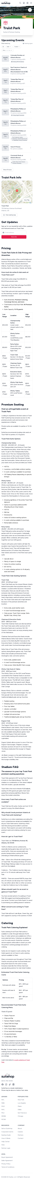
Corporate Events (7, 1132)
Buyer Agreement (7, 1157)
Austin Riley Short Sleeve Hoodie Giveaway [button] (19, 162)
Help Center (5, 1141)
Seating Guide (6, 1135)
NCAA (3, 1119)
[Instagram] (6, 1084)
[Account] (27, 2)
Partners (20, 1135)
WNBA (3, 1116)
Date (8, 46)
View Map (26, 200)
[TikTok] (10, 1084)
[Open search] (20, 2)
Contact (20, 1138)
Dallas (19, 1109)
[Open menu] (31, 2)
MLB (2, 1106)
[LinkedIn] (13, 1084)
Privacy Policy (5, 1164)
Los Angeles (22, 1103)
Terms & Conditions (7, 1167)
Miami (19, 1106)
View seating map (11, 215)
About (20, 1128)
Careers (20, 1132)
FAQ (2, 1145)
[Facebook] (2, 1084)
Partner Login (5, 1148)
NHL (3, 1109)
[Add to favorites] (30, 10)
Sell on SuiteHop (6, 1128)
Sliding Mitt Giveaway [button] (18, 61)
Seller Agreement (7, 1160)
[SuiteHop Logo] (5, 3)
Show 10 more (7, 169)
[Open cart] (23, 2)
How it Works (5, 1138)
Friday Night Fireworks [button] (18, 115)
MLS (2, 1113)
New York (21, 1100)
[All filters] (3, 46)
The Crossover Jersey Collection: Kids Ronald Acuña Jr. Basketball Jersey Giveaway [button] (19, 139)
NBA (3, 1103)
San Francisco (22, 1113)
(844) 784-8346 (7, 1081)
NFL (2, 1100)
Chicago (20, 1116)
